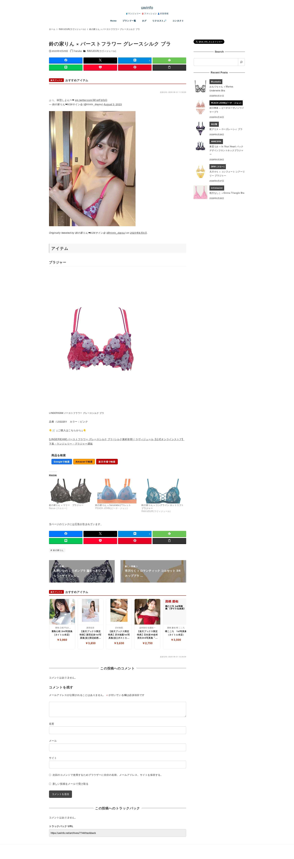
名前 (51, 723)
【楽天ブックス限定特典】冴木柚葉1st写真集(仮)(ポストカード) (119, 635)
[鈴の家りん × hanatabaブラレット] (116, 491)
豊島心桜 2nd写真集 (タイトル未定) (62, 633)
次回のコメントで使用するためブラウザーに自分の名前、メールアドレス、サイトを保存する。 (108, 775)
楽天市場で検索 (106, 461)
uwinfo (147, 8)
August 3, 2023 (113, 104)
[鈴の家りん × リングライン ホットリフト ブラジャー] (163, 491)
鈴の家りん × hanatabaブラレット (113, 505)
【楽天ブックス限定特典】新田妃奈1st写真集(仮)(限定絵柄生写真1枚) (90, 635)
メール (53, 740)
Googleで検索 (62, 461)
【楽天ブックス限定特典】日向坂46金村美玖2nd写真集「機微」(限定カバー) (147, 635)
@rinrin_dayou (116, 232)
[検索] (241, 62)
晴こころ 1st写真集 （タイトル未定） (176, 633)
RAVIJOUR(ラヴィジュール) (101, 50)
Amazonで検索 (83, 461)
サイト (53, 758)
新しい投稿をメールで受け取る (71, 783)
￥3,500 (176, 640)
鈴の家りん (58, 550)
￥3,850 (90, 643)
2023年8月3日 (138, 232)
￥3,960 (62, 640)
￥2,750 (147, 643)
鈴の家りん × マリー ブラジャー (66, 505)
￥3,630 (119, 643)
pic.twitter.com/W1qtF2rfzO (91, 100)
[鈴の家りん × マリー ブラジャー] (70, 491)
